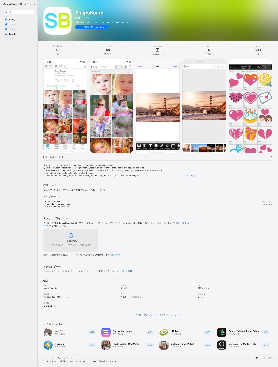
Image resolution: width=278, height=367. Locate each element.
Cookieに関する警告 (99, 361)
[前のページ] (41, 338)
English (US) (266, 358)
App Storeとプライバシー (79, 361)
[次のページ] (275, 338)
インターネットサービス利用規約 (55, 361)
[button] (19, 19)
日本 (256, 358)
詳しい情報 (116, 254)
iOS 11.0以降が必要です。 (54, 297)
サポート (113, 361)
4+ (199, 297)
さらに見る (189, 175)
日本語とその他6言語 (130, 297)
